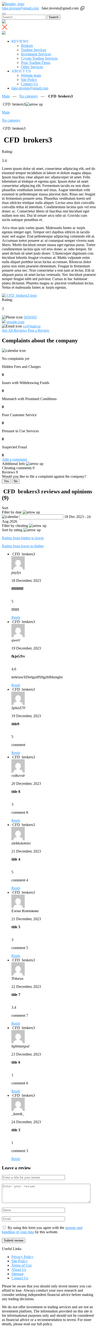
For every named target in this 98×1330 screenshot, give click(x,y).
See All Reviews (14, 330)
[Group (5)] (19, 295)
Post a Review (38, 330)
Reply (15, 617)
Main (6, 96)
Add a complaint (14, 459)
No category (28, 96)
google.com (15, 322)
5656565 (30, 317)
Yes (6, 481)
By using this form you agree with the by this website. (42, 1230)
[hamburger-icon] (4, 13)
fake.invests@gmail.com (20, 8)
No (16, 481)
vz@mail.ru (31, 326)
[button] (82, 8)
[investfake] (13, 4)
